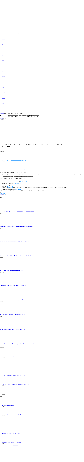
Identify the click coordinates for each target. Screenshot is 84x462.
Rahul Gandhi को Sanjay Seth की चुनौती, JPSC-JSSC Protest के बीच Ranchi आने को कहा (16, 255)
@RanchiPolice (10, 187)
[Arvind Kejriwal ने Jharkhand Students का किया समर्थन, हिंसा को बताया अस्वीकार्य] (9, 239)
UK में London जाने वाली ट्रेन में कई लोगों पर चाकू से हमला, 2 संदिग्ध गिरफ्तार (13, 329)
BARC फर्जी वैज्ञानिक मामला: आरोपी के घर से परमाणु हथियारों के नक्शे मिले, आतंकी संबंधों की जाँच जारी (17, 344)
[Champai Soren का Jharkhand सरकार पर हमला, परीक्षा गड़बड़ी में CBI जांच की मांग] (7, 159)
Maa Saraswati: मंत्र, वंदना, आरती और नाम (8, 405)
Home (1, 113)
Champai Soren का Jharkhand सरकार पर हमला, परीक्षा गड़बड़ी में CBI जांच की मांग (14, 160)
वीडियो (3, 103)
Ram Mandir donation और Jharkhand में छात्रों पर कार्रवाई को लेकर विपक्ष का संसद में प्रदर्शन (16, 226)
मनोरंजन (3, 60)
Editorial (1, 118)
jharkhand (3, 193)
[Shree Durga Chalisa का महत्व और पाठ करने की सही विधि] (7, 423)
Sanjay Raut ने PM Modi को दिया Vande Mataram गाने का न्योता (11, 393)
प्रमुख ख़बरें (3, 39)
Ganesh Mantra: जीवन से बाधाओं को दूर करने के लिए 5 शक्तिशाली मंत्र (12, 414)
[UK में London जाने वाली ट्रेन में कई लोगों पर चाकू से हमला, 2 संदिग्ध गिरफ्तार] (9, 327)
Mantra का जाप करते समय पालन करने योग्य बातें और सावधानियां (11, 433)
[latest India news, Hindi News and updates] (7, 27)
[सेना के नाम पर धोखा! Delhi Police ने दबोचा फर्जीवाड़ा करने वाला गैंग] (9, 268)
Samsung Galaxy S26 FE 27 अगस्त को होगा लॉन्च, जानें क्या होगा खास (12, 356)
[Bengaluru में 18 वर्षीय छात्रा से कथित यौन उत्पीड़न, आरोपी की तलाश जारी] (9, 312)
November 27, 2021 (18, 183)
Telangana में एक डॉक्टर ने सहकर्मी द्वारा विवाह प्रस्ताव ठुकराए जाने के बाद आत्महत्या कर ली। (15, 299)
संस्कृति (3, 82)
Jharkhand (1, 176)
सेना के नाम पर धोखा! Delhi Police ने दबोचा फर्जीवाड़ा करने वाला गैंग (11, 270)
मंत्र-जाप (3, 87)
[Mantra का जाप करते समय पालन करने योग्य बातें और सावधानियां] (7, 432)
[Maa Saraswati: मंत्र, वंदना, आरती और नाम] (7, 404)
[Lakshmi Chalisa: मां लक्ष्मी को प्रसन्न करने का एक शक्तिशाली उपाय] (7, 441)
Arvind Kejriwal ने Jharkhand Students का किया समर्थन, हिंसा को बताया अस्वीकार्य (15, 241)
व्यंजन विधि (3, 98)
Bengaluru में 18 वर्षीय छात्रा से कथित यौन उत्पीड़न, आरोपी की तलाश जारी (12, 314)
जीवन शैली (3, 76)
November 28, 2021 (18, 189)
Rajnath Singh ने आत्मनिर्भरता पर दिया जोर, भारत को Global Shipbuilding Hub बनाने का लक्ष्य (15, 384)
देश (2, 44)
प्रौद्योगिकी (3, 92)
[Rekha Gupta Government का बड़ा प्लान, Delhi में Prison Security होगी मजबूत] (7, 365)
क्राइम (3, 113)
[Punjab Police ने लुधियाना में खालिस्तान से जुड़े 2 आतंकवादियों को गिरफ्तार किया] (9, 283)
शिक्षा (2, 71)
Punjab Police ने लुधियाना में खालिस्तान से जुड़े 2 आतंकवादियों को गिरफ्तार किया (13, 285)
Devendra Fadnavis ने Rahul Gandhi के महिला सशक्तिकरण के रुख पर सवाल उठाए (14, 375)
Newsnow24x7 (15, 445)
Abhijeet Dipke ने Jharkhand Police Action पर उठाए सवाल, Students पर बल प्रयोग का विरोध (17, 211)
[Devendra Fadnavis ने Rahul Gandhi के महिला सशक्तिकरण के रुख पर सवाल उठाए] (7, 374)
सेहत (2, 55)
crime (1, 193)
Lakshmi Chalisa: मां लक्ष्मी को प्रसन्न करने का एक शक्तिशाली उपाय (11, 442)
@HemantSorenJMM (10, 186)
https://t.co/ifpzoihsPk (23, 181)
